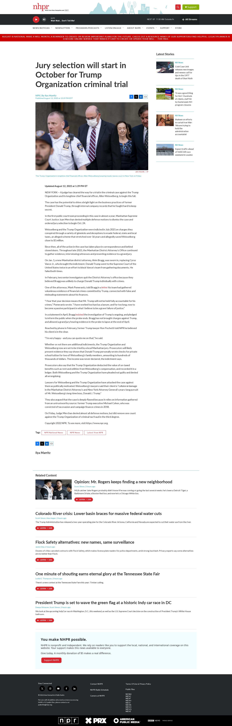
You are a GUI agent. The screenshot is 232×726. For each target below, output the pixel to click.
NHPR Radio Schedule (99, 690)
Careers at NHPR (97, 696)
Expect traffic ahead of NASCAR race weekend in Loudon (184, 152)
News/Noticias (41, 28)
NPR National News (53, 432)
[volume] (44, 20)
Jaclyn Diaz (39, 547)
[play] (36, 19)
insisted (79, 314)
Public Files (130, 689)
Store (178, 28)
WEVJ (128, 703)
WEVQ (128, 709)
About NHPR (134, 28)
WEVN (128, 705)
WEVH (128, 701)
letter (105, 287)
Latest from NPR (95, 432)
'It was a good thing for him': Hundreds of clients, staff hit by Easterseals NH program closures (184, 99)
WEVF (128, 698)
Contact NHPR (96, 684)
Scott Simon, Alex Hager (45, 518)
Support (192, 7)
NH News (179, 62)
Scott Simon (79, 486)
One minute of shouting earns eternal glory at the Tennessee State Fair (97, 574)
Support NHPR (51, 660)
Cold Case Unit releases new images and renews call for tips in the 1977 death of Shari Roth (184, 72)
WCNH (128, 694)
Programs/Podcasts (87, 28)
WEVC (128, 696)
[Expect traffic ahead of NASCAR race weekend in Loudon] (165, 149)
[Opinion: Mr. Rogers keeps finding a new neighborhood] (53, 489)
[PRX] (96, 720)
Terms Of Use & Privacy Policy (138, 684)
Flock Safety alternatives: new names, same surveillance (84, 542)
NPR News (75, 432)
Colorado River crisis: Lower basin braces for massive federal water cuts (98, 513)
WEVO (128, 707)
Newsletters (62, 28)
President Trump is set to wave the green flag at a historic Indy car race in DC (103, 602)
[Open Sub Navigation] (52, 28)
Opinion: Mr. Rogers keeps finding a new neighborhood (123, 481)
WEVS (128, 711)
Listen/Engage (113, 28)
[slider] (48, 19)
